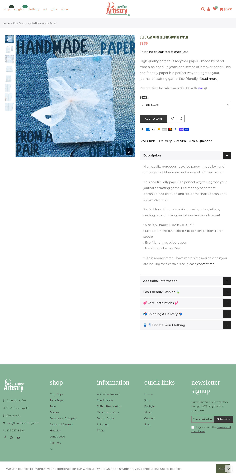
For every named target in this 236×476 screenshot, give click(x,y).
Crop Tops (56, 394)
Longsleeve (57, 436)
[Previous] (21, 96)
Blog (147, 424)
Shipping (146, 52)
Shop (147, 400)
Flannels (55, 442)
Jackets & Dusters (61, 424)
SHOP (8, 8)
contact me (206, 264)
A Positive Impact (108, 394)
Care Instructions (108, 412)
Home (6, 23)
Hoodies (55, 430)
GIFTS (54, 9)
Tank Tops (56, 400)
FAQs (100, 430)
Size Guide (148, 141)
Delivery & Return (172, 141)
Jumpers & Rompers (63, 418)
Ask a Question (201, 141)
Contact (149, 418)
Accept (223, 468)
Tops (53, 406)
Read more (208, 79)
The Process (105, 400)
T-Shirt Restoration (109, 406)
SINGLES (20, 8)
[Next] (128, 96)
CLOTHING (33, 9)
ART (45, 9)
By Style (149, 406)
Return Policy (106, 418)
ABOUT (65, 9)
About (148, 412)
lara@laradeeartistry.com (23, 423)
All (51, 448)
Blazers (54, 412)
